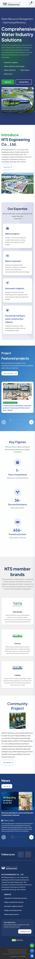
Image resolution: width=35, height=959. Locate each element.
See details (7, 762)
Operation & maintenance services (15, 898)
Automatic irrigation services (13, 906)
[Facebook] (21, 854)
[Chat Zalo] (32, 956)
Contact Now (23, 82)
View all (5, 786)
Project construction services (13, 902)
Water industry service (11, 914)
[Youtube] (28, 854)
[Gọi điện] (32, 945)
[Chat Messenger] (32, 951)
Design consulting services (13, 910)
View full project (8, 373)
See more (6, 167)
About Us (8, 82)
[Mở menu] (30, 4)
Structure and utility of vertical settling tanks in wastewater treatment (17, 814)
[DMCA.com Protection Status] (17, 940)
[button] (3, 422)
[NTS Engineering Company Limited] (11, 3)
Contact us (24, 931)
